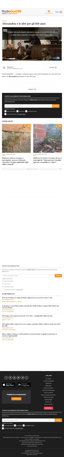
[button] (60, 169)
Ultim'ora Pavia (48, 393)
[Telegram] (22, 377)
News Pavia (21, 111)
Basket (4, 301)
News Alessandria (11, 111)
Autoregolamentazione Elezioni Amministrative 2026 (32, 441)
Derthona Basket (11, 301)
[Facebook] (6, 377)
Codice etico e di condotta (27, 437)
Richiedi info (16, 398)
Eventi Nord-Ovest (32, 111)
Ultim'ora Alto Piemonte (48, 395)
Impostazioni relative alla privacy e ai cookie (32, 444)
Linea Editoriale (38, 437)
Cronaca (4, 320)
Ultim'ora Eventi (48, 397)
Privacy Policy (22, 114)
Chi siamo (48, 379)
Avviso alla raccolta (32, 446)
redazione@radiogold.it (38, 453)
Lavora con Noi (48, 404)
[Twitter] (10, 377)
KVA (36, 454)
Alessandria (10, 311)
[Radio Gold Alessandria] (11, 12)
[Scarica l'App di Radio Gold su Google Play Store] (24, 385)
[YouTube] (14, 377)
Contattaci (48, 408)
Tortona (19, 301)
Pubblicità (48, 383)
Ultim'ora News (48, 388)
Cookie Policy (35, 436)
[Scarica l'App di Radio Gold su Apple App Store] (8, 385)
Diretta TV (48, 402)
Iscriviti (55, 106)
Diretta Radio (48, 400)
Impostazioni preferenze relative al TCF (32, 443)
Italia (8, 320)
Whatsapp (48, 386)
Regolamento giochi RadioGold (50, 437)
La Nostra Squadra (48, 381)
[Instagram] (18, 377)
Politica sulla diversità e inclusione (11, 437)
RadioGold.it (36, 450)
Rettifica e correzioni (34, 439)
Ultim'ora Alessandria (48, 390)
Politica (4, 21)
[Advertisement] (32, 184)
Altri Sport (5, 330)
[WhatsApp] (26, 377)
